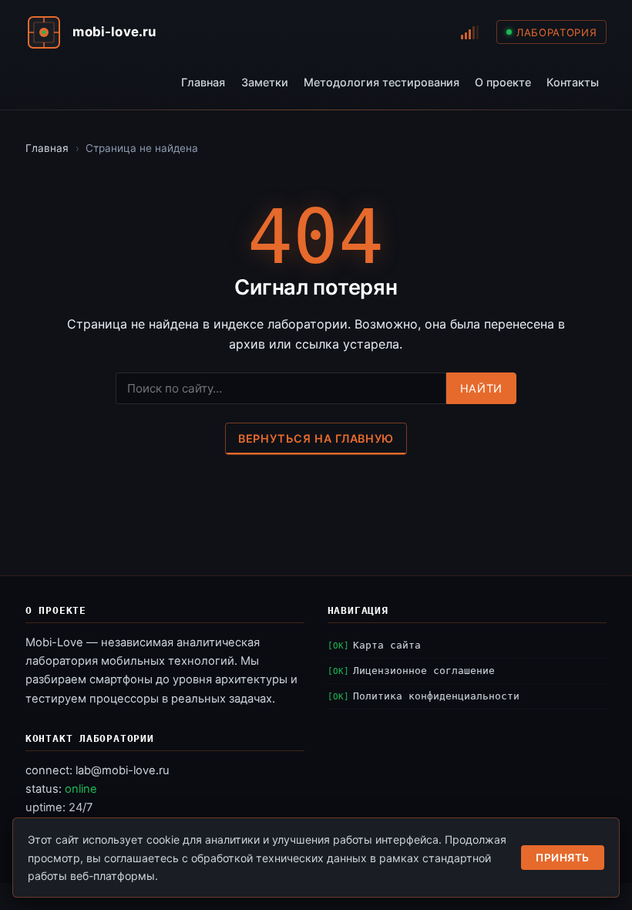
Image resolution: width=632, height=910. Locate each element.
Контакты (572, 82)
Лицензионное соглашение (424, 670)
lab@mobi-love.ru (123, 770)
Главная (203, 82)
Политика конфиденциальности (436, 696)
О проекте (503, 82)
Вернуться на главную (316, 438)
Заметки (264, 82)
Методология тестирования (381, 82)
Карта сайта (387, 645)
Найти (481, 388)
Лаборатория (556, 32)
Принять (563, 857)
